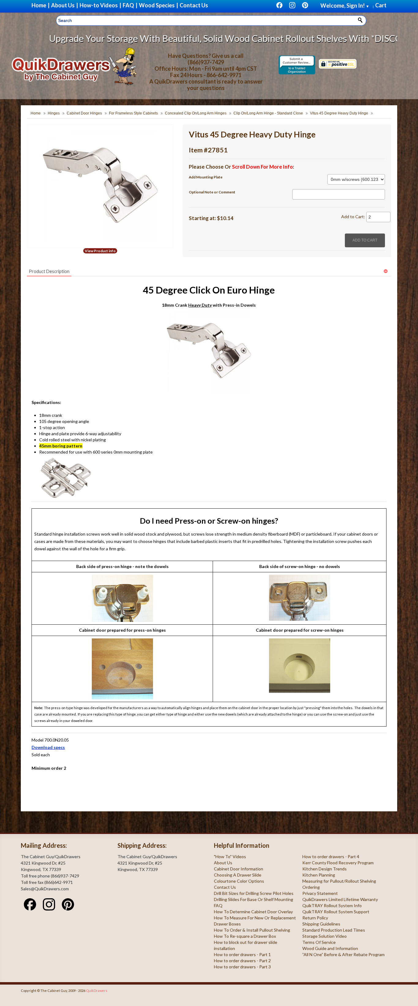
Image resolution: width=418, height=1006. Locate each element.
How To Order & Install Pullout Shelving (252, 930)
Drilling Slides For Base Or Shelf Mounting (253, 899)
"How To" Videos (230, 856)
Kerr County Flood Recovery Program (338, 862)
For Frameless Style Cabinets (133, 113)
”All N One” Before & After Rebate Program (343, 954)
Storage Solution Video (324, 936)
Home (36, 113)
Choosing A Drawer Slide (237, 874)
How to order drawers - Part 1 (242, 954)
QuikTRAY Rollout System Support (335, 911)
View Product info (100, 251)
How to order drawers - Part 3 (242, 966)
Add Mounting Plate (205, 177)
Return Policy (315, 917)
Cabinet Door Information (238, 868)
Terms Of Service (319, 942)
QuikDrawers (96, 991)
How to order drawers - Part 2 (242, 960)
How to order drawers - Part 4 (330, 856)
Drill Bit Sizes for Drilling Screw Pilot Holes (253, 893)
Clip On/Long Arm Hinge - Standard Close (268, 113)
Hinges (54, 113)
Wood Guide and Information (330, 948)
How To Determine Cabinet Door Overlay (253, 911)
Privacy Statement (320, 893)
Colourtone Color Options (239, 881)
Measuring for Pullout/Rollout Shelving (339, 881)
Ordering (311, 887)
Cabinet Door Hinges (84, 113)
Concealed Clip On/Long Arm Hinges (195, 113)
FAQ (218, 905)
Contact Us (225, 887)
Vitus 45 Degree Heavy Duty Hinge (339, 113)
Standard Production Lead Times (333, 930)
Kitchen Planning (318, 874)
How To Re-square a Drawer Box (245, 936)
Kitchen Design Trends (324, 868)
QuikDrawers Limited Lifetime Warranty (340, 899)
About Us (223, 862)
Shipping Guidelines (321, 923)
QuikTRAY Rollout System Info (332, 905)
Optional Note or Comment (212, 192)
